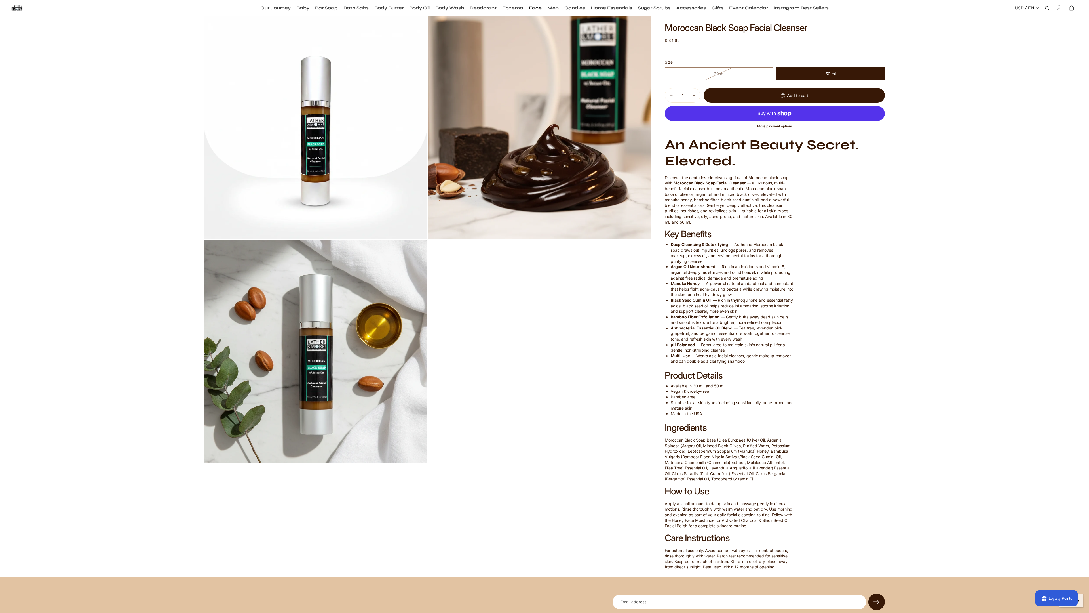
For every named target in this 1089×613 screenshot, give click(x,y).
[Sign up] (876, 602)
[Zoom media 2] (539, 127)
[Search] (1047, 8)
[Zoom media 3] (315, 351)
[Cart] (1071, 8)
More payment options (775, 126)
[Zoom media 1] (315, 127)
